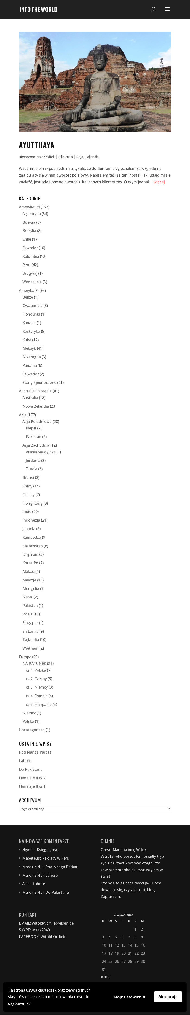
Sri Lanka (30, 631)
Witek (50, 157)
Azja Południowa (37, 421)
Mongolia (30, 588)
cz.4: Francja (37, 695)
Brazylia (29, 230)
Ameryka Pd (29, 206)
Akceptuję (167, 996)
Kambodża (31, 537)
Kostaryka (31, 331)
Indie (26, 511)
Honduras (31, 314)
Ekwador (30, 247)
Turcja (31, 468)
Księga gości (48, 849)
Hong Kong (32, 503)
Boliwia (28, 222)
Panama (29, 365)
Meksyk (29, 348)
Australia (30, 397)
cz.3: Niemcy (37, 687)
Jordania (33, 460)
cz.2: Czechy (36, 678)
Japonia (28, 528)
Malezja (29, 580)
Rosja (27, 614)
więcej (159, 181)
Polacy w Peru (57, 858)
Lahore (25, 760)
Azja (79, 157)
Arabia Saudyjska (41, 451)
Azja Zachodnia (35, 445)
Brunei (28, 477)
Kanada (29, 322)
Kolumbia (30, 256)
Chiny (27, 486)
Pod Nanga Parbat (35, 752)
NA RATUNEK (34, 663)
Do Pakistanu (31, 769)
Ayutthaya (36, 145)
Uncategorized (32, 729)
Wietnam (30, 648)
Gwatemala (32, 305)
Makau (28, 571)
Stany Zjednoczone (39, 382)
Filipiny (28, 494)
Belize (27, 297)
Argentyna (31, 213)
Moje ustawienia (129, 996)
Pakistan (33, 436)
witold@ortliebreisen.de (53, 923)
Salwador (30, 374)
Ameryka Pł (28, 290)
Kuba (26, 339)
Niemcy (29, 712)
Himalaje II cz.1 (32, 786)
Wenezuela (32, 281)
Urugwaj (29, 273)
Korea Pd (30, 562)
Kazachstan (32, 545)
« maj (106, 976)
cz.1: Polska (36, 670)
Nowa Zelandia (35, 406)
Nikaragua (31, 356)
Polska (28, 721)
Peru (26, 264)
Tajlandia (92, 157)
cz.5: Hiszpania (39, 704)
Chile (26, 239)
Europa (25, 656)
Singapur (30, 622)
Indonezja (31, 520)
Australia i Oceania (35, 390)
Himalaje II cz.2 (32, 777)
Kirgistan (30, 554)
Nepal (31, 428)
